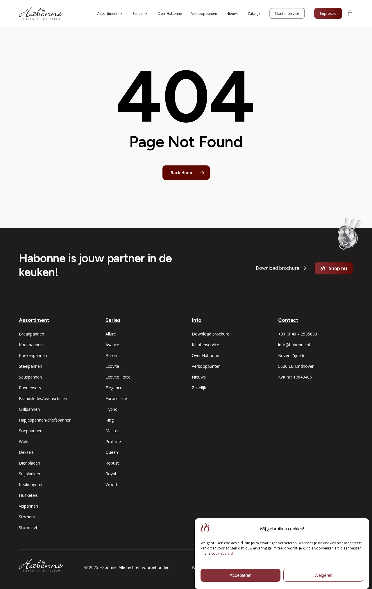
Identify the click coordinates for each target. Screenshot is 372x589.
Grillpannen (29, 409)
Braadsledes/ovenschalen (43, 398)
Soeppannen (30, 430)
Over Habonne (205, 355)
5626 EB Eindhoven (296, 366)
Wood (111, 484)
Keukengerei (30, 484)
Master (112, 430)
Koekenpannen (33, 355)
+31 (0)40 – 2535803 (297, 334)
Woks (24, 441)
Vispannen (28, 506)
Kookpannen (31, 344)
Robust (112, 463)
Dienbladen (29, 463)
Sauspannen (30, 377)
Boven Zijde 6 (291, 355)
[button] (277, 268)
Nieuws (199, 377)
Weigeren (323, 575)
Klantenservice (205, 344)
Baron (111, 355)
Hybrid (111, 409)
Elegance (113, 387)
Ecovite (112, 366)
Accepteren (240, 575)
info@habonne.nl (294, 344)
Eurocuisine (116, 398)
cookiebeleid (222, 553)
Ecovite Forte (117, 377)
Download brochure (210, 334)
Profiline (113, 441)
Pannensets (30, 387)
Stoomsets (29, 527)
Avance (112, 344)
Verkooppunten (206, 366)
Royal (110, 473)
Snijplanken (29, 473)
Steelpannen (30, 366)
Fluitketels (28, 495)
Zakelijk (199, 387)
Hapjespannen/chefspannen (45, 420)
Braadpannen (31, 334)
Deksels (26, 452)
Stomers (27, 517)
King (109, 420)
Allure (110, 334)
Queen (111, 452)
